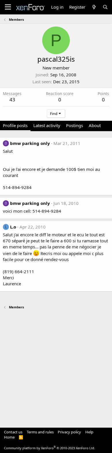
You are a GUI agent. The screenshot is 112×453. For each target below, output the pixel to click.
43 (12, 99)
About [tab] (95, 125)
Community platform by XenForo (49, 448)
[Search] (105, 7)
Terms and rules (40, 432)
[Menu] (8, 7)
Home (9, 437)
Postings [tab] (74, 125)
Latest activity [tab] (46, 125)
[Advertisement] (56, 365)
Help (89, 432)
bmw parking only (30, 143)
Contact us (13, 432)
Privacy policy (69, 432)
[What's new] (93, 7)
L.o (13, 227)
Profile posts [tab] (15, 125)
